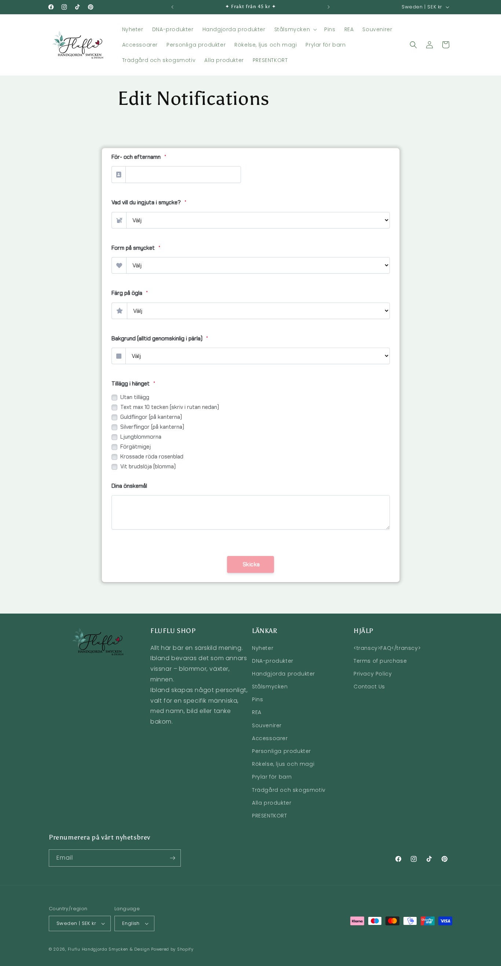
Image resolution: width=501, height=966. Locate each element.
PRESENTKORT (269, 815)
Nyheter (262, 648)
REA (257, 712)
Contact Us (369, 686)
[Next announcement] (329, 7)
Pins (257, 699)
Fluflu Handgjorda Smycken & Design (109, 949)
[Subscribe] (172, 858)
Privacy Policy (373, 673)
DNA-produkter (272, 661)
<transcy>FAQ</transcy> (387, 648)
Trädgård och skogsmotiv (289, 790)
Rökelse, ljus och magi (283, 764)
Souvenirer (267, 725)
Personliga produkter (281, 751)
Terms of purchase (380, 661)
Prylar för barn (272, 776)
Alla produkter (271, 802)
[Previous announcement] (172, 7)
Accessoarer (270, 738)
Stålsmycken (270, 686)
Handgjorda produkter (283, 673)
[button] (295, 29)
